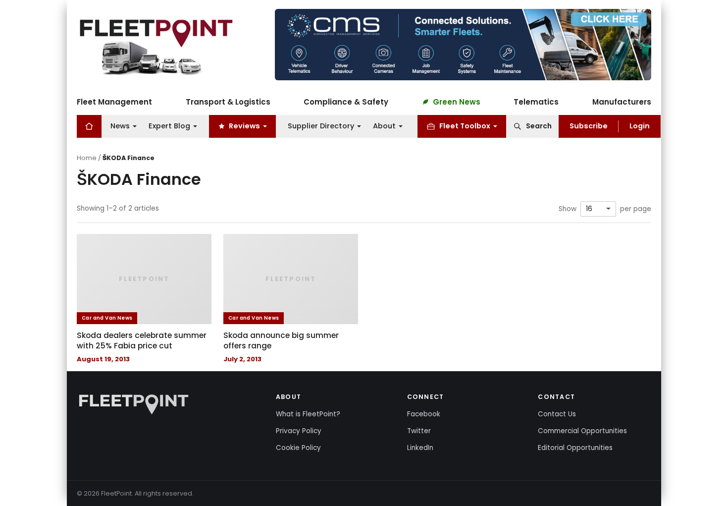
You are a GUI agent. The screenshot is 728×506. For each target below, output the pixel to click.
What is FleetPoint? (308, 414)
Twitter (419, 431)
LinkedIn (420, 447)
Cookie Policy (298, 447)
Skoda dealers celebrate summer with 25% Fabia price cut (142, 340)
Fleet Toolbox (464, 126)
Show (567, 209)
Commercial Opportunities (582, 431)
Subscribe (589, 126)
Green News (456, 102)
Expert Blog (169, 126)
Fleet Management (114, 102)
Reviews (244, 126)
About (384, 126)
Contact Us (557, 414)
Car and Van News (107, 318)
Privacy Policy (298, 431)
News (120, 126)
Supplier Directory (321, 126)
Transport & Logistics (228, 102)
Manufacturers (621, 102)
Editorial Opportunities (575, 447)
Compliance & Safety (346, 102)
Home (87, 158)
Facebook (423, 414)
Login (639, 126)
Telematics (536, 102)
